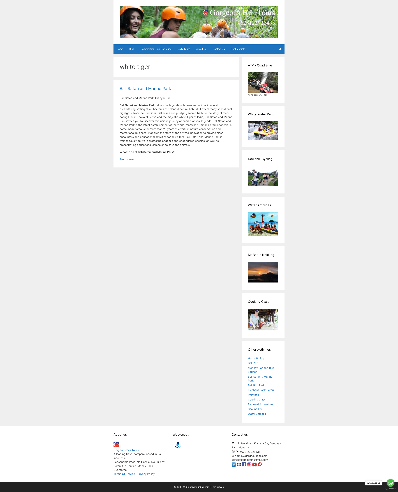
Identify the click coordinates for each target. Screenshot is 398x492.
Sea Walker (255, 409)
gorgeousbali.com (200, 486)
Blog (131, 48)
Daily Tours (184, 48)
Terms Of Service (124, 474)
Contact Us (219, 48)
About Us (201, 48)
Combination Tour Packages (156, 48)
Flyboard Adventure (260, 404)
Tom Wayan (217, 486)
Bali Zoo (253, 363)
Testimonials (238, 48)
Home (120, 48)
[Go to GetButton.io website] (391, 489)
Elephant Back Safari (261, 390)
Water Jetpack (257, 413)
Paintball (253, 394)
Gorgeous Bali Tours (126, 450)
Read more (127, 159)
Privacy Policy (146, 474)
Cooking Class (257, 399)
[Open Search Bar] (280, 49)
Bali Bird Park (256, 385)
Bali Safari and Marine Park (145, 88)
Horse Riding (256, 358)
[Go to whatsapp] (390, 483)
